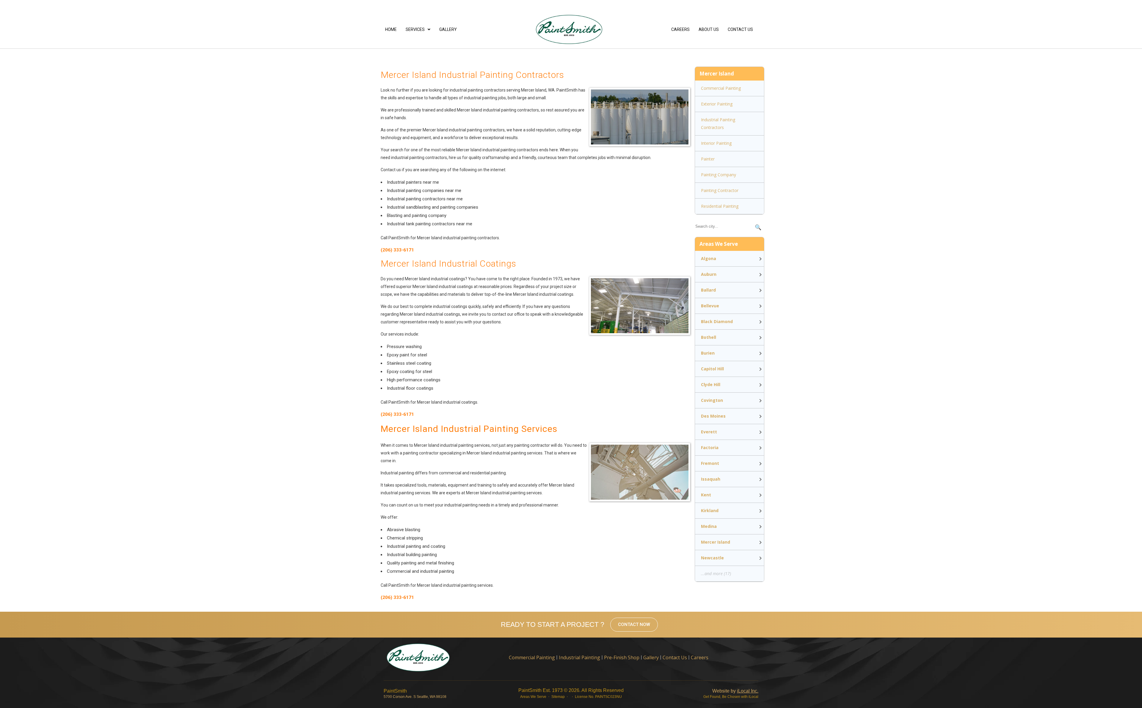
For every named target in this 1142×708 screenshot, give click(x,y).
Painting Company (718, 174)
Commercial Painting (721, 88)
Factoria (710, 447)
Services (415, 29)
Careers (680, 29)
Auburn (708, 274)
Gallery (448, 29)
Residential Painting (719, 206)
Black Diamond (717, 321)
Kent (706, 495)
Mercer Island (715, 542)
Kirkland (710, 510)
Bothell (708, 337)
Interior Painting (716, 143)
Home (391, 29)
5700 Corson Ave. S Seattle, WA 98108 (415, 697)
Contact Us (740, 29)
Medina (709, 526)
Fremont (710, 463)
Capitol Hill (712, 369)
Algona (708, 258)
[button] (418, 29)
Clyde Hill (710, 384)
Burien (708, 353)
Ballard (708, 290)
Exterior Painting (716, 104)
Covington (712, 400)
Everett (709, 432)
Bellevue (710, 306)
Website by (735, 690)
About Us (709, 29)
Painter (708, 159)
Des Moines (713, 416)
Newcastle (712, 558)
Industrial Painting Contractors (718, 123)
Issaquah (710, 479)
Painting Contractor (719, 190)
